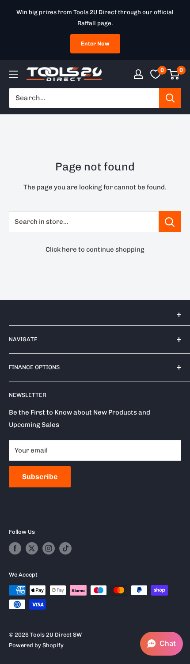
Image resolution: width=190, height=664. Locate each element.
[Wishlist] (155, 74)
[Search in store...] (170, 221)
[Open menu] (13, 74)
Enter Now (95, 43)
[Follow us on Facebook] (15, 548)
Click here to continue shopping (95, 249)
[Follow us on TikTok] (65, 548)
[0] (173, 74)
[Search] (170, 98)
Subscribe (39, 476)
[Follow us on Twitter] (32, 548)
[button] (161, 643)
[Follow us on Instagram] (48, 548)
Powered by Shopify (36, 645)
